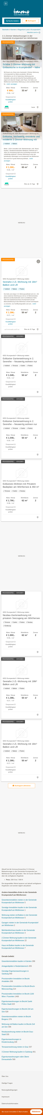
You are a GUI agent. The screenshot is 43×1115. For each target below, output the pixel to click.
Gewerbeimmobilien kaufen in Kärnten (17, 961)
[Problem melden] (37, 107)
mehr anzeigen (12, 84)
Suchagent (32, 21)
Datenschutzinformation (10, 1103)
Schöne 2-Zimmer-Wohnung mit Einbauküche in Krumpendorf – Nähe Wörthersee (21, 66)
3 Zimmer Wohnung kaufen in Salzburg (17, 1052)
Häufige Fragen (7, 1083)
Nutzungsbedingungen (9, 1090)
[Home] (21, 12)
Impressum (5, 1097)
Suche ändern (13, 21)
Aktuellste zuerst (32, 32)
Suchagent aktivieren (23, 786)
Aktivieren (36, 1112)
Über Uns (5, 1076)
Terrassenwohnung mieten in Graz (15, 1047)
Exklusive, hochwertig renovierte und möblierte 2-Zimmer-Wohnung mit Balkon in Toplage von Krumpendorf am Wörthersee (21, 138)
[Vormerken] (38, 44)
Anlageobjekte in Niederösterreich (15, 966)
